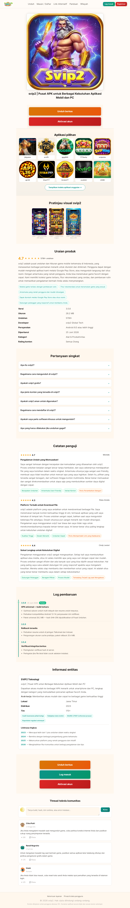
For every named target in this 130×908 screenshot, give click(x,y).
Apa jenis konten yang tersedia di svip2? (40, 392)
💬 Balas (32, 837)
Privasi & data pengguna (73, 896)
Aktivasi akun (65, 121)
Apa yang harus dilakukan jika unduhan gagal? (43, 428)
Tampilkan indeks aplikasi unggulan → (65, 187)
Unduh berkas (65, 111)
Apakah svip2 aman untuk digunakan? (39, 401)
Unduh (31, 4)
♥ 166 (23, 837)
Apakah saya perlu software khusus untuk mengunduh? (47, 419)
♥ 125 (23, 882)
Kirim (105, 810)
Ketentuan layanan (54, 896)
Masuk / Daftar (44, 4)
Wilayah (84, 4)
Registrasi (121, 4)
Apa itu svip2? (27, 365)
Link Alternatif (60, 4)
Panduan (74, 4)
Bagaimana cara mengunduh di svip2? (39, 374)
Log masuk (109, 4)
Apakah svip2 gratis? (30, 383)
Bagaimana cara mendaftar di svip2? (38, 410)
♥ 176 (23, 860)
